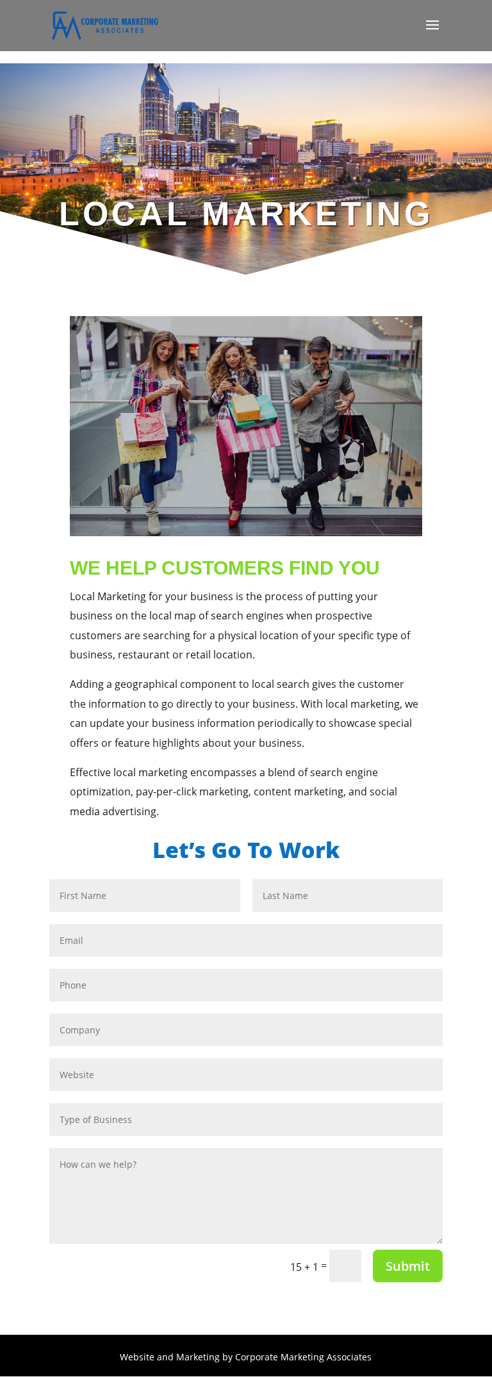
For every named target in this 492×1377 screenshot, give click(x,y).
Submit (408, 1266)
